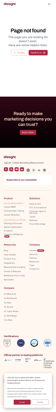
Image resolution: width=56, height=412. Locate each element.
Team (32, 265)
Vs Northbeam (10, 298)
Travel (32, 217)
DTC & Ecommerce (38, 207)
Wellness (33, 220)
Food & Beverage (37, 224)
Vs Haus (7, 303)
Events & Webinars (12, 271)
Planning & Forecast (13, 223)
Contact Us (34, 269)
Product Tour (10, 259)
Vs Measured (10, 294)
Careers (33, 250)
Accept (22, 402)
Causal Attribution (12, 215)
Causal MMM (9, 207)
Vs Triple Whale (11, 311)
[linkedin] (22, 169)
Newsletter (9, 280)
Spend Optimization (13, 227)
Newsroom (34, 262)
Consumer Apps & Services (37, 212)
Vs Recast (8, 307)
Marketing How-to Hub (14, 275)
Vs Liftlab (8, 320)
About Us (33, 254)
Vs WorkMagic (10, 316)
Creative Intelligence (13, 234)
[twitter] (6, 169)
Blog (6, 250)
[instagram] (11, 169)
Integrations (9, 263)
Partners (33, 258)
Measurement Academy (15, 267)
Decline (40, 402)
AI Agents (8, 231)
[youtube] (17, 169)
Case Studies (10, 255)
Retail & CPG (35, 204)
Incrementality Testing (14, 211)
